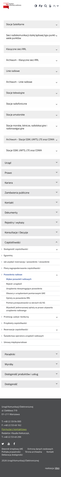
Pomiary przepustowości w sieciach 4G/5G (25, 302)
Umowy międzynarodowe (15, 342)
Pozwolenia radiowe (13, 274)
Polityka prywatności (11, 451)
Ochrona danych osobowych (40, 448)
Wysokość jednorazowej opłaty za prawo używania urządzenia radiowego (29, 309)
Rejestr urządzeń (14, 283)
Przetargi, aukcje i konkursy (16, 316)
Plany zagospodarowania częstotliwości (22, 268)
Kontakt (50, 451)
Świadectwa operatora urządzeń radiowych (24, 335)
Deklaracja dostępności (12, 454)
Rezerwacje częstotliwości (16, 329)
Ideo (57, 468)
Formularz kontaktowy (14, 429)
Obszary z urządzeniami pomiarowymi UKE (25, 293)
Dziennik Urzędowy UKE (12, 448)
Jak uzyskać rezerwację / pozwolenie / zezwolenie (26, 261)
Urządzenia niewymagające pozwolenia (24, 288)
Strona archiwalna (33, 451)
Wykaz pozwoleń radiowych (18, 279)
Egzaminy (8, 255)
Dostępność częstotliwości (16, 249)
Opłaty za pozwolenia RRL (18, 298)
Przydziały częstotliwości (15, 323)
